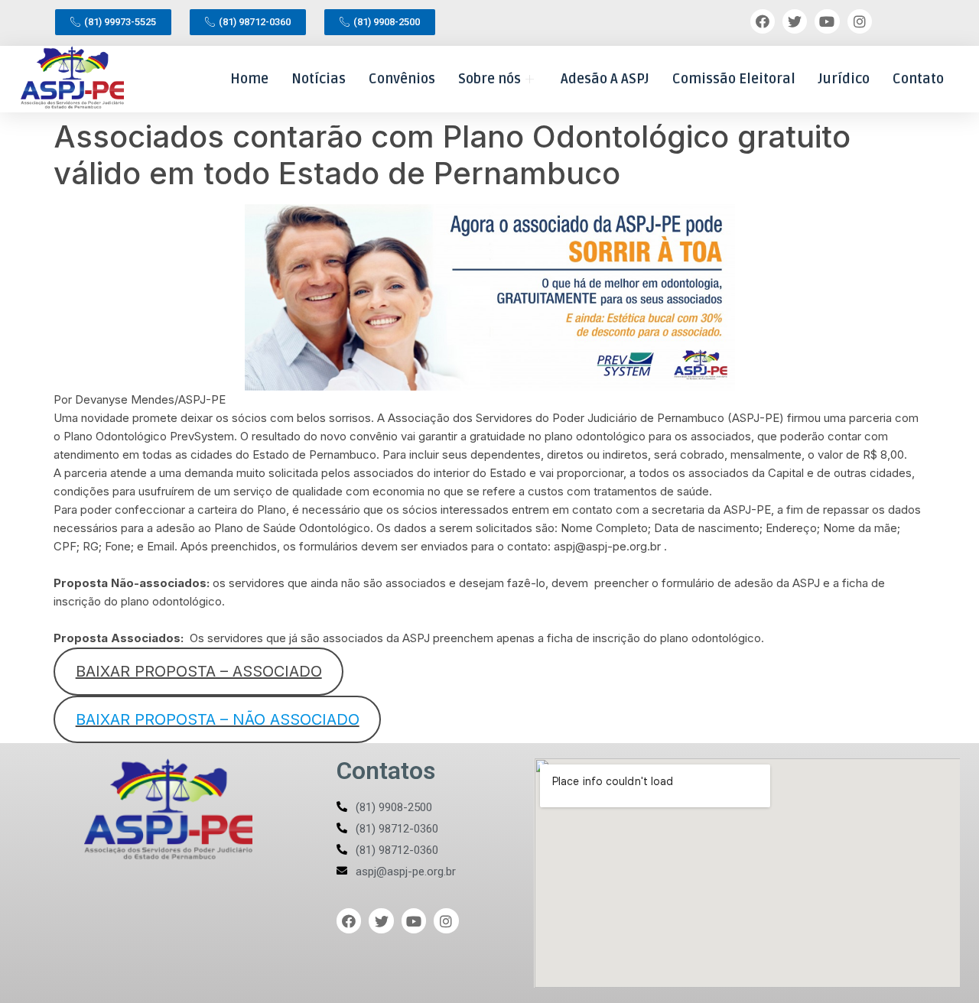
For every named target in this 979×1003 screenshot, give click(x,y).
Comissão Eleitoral (733, 78)
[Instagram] (859, 21)
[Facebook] (762, 21)
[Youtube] (827, 21)
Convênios (402, 78)
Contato (918, 78)
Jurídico (844, 78)
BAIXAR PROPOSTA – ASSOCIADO (199, 671)
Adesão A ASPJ (605, 78)
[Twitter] (794, 21)
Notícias (318, 78)
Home (249, 78)
